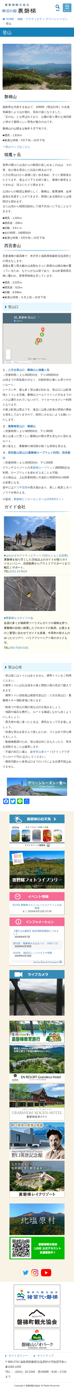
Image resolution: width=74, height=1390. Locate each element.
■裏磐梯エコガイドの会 (18, 617)
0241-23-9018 (18, 571)
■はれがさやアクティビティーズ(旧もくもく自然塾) (36, 555)
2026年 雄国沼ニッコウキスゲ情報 (32, 952)
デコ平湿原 (20, 487)
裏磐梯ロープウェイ (42, 467)
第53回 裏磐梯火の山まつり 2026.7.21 (35, 943)
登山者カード (44, 751)
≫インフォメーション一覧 (47, 961)
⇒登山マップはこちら (16, 146)
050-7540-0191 (19, 647)
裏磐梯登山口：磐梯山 (22, 426)
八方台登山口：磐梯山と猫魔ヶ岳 (28, 369)
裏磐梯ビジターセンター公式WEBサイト (39, 499)
